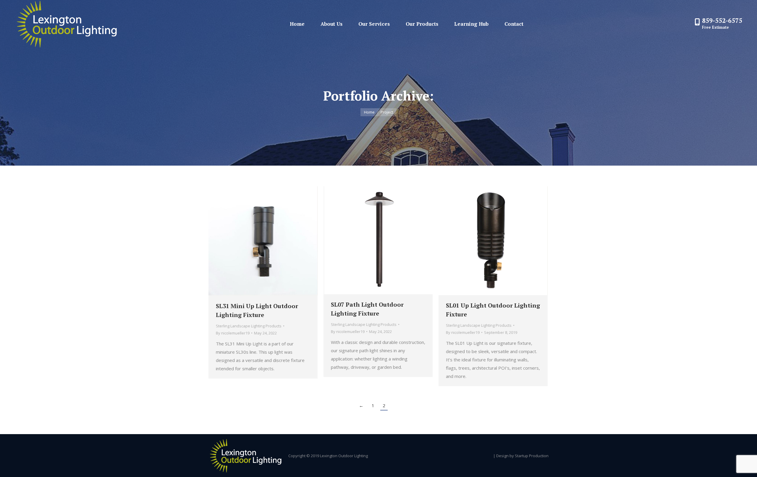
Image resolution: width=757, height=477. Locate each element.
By (233, 333)
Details (279, 241)
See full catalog (247, 241)
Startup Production (532, 455)
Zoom (263, 241)
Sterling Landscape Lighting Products (249, 326)
